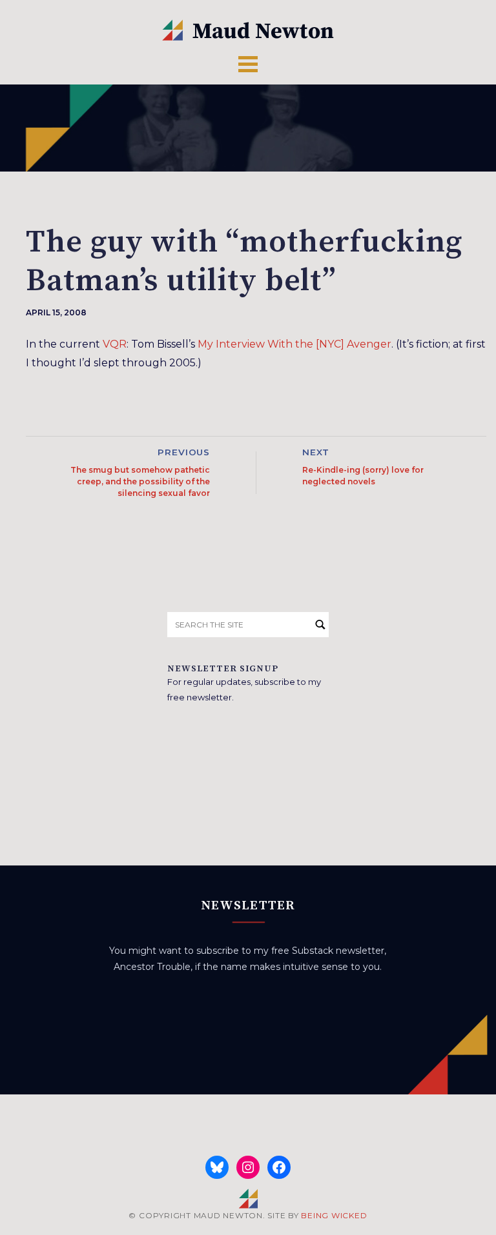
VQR (115, 344)
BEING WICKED (334, 1215)
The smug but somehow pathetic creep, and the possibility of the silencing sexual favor (140, 481)
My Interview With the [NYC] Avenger (294, 344)
